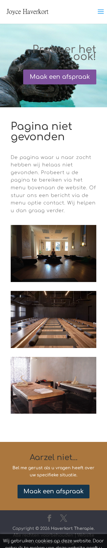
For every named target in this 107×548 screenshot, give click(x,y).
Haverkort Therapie (72, 528)
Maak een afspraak (60, 76)
